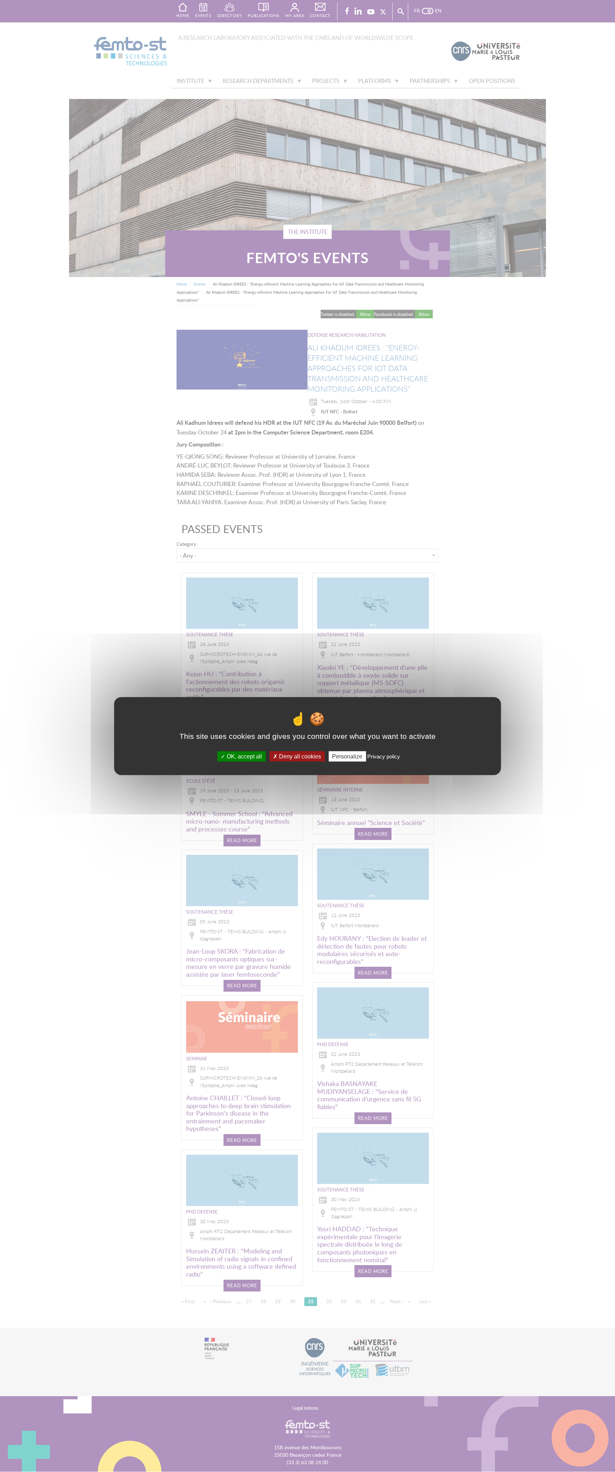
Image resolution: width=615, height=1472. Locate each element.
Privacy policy (383, 756)
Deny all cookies (299, 756)
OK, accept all (243, 756)
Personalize (347, 756)
